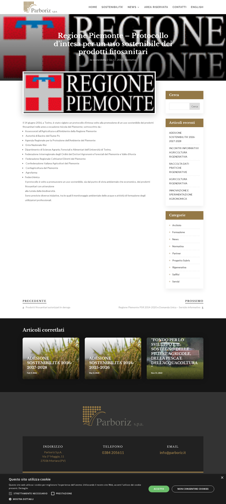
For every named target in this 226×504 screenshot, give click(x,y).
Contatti (179, 7)
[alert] (113, 489)
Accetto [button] (159, 488)
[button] (76, 499)
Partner (176, 253)
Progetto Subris (181, 260)
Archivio (176, 225)
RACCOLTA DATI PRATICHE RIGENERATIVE (179, 168)
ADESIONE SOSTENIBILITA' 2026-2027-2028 (49, 363)
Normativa (130, 59)
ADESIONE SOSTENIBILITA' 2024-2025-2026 (111, 363)
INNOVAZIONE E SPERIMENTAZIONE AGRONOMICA (180, 194)
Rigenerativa (179, 267)
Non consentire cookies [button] (193, 488)
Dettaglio (23, 488)
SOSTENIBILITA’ (112, 7)
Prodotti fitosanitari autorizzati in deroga (48, 307)
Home (93, 7)
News (132, 7)
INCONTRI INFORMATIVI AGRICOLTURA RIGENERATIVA (184, 152)
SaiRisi (175, 274)
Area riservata (156, 7)
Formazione (178, 232)
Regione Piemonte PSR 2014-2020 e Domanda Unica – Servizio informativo (159, 307)
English (197, 7)
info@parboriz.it (173, 452)
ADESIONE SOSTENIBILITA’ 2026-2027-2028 (182, 137)
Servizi (175, 281)
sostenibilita (99, 59)
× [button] (222, 477)
